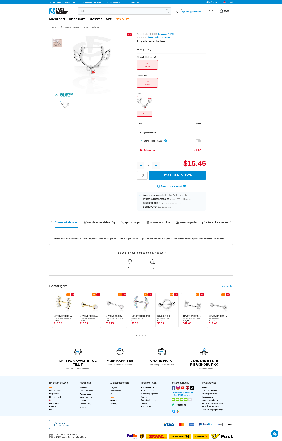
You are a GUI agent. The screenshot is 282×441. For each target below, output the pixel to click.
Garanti (144, 397)
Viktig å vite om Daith (210, 406)
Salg (51, 400)
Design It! (122, 19)
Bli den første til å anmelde (158, 37)
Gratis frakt (134, 2)
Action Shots (146, 406)
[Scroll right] (51, 222)
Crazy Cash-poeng (148, 400)
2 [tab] (139, 335)
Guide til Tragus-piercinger (212, 410)
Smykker (96, 19)
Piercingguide (207, 397)
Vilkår (56, 435)
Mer (109, 19)
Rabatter (52, 406)
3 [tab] (142, 335)
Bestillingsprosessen (149, 387)
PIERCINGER (77, 19)
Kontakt (205, 387)
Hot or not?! (54, 403)
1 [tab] (136, 335)
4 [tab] (145, 335)
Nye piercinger (55, 391)
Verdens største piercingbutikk (62, 2)
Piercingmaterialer (209, 394)
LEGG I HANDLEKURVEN (177, 175)
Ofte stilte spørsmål (209, 391)
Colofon (73, 435)
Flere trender (226, 286)
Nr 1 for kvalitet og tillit (115, 2)
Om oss (144, 403)
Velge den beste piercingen (213, 403)
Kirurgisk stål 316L (166, 34)
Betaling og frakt (147, 391)
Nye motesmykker (56, 397)
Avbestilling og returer (149, 394)
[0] (211, 11)
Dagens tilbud (55, 394)
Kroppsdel (57, 19)
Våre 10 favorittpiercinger (212, 400)
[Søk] (167, 11)
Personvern (64, 435)
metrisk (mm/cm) (212, 2)
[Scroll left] (231, 222)
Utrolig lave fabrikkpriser (90, 2)
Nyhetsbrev (53, 410)
